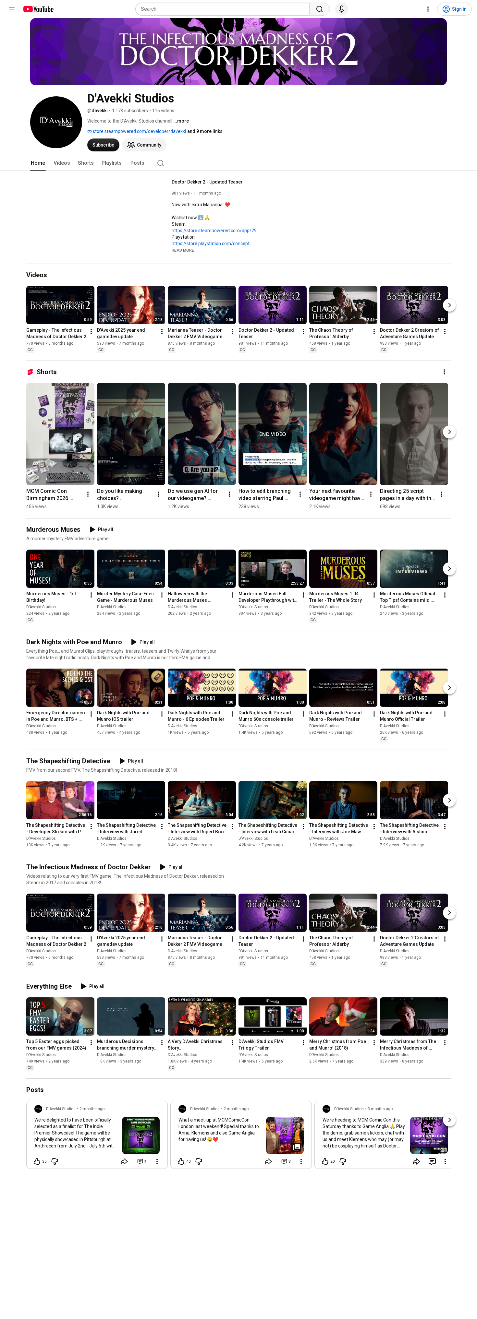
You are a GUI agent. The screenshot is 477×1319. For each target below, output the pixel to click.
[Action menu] (157, 1161)
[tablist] (238, 163)
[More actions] (91, 331)
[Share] (124, 1161)
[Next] (449, 305)
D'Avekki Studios (41, 607)
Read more (183, 250)
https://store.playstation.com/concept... (212, 243)
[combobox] (224, 9)
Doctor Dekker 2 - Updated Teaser (207, 181)
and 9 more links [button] (205, 131)
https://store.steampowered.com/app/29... (216, 230)
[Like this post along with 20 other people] (325, 1161)
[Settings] (428, 9)
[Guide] (12, 9)
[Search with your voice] (341, 9)
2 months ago (92, 1109)
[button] (183, 250)
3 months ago (380, 1109)
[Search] (319, 9)
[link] (97, 1137)
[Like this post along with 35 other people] (37, 1161)
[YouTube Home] (38, 9)
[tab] (38, 163)
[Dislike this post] (54, 1161)
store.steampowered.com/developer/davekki (139, 131)
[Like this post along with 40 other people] (181, 1161)
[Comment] (432, 1161)
